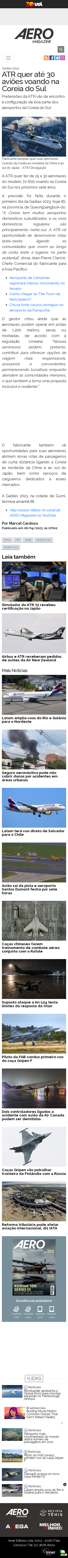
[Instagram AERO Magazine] (62, 57)
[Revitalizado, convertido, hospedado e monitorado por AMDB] (63, 1552)
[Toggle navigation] (8, 58)
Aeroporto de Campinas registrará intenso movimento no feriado (37, 283)
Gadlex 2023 (11, 547)
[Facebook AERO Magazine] (51, 57)
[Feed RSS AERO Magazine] (46, 57)
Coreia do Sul (43, 539)
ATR (17, 539)
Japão (28, 539)
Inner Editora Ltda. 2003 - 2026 (30, 1540)
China (7, 539)
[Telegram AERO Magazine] (57, 57)
